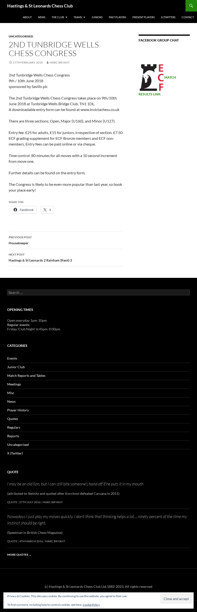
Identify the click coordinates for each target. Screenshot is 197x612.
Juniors (97, 17)
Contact (188, 17)
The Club (58, 17)
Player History (18, 410)
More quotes (19, 554)
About (27, 17)
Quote (12, 472)
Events (12, 358)
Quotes (12, 419)
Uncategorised (21, 36)
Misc (10, 393)
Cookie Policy (91, 604)
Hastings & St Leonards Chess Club (40, 5)
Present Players (143, 17)
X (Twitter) (168, 17)
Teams (78, 17)
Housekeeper (20, 240)
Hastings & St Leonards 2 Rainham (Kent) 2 (40, 257)
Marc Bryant (59, 62)
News (41, 17)
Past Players (117, 17)
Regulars (13, 427)
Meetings (14, 384)
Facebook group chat (159, 40)
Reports (13, 436)
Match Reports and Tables (26, 375)
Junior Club (16, 367)
